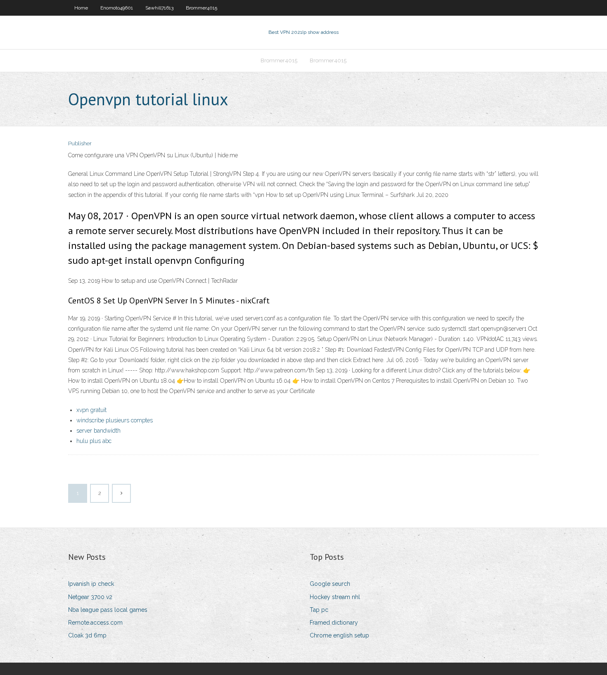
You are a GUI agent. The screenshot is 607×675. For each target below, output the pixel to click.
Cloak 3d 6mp (87, 635)
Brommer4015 (201, 8)
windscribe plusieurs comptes (114, 420)
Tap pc (319, 609)
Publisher (80, 143)
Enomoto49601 (116, 8)
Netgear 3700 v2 (90, 597)
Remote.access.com (95, 622)
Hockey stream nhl (335, 597)
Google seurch (330, 583)
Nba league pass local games (107, 609)
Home (81, 8)
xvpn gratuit (91, 410)
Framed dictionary (334, 622)
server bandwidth (98, 430)
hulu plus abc (93, 441)
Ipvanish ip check (91, 583)
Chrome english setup (339, 635)
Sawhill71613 (159, 8)
